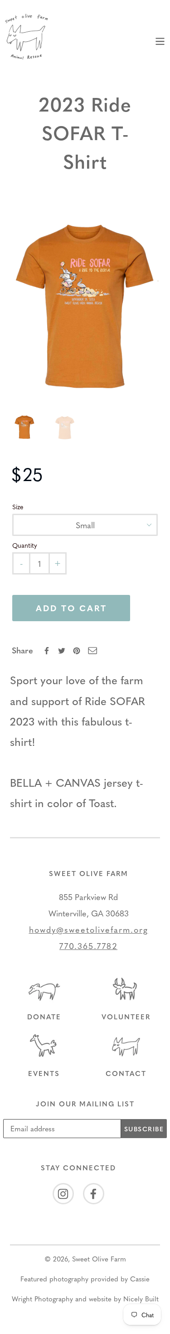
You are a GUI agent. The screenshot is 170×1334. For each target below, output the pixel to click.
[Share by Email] (92, 650)
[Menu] (160, 39)
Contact (126, 1073)
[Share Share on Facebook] (47, 650)
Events (44, 1073)
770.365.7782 (88, 946)
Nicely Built (141, 1299)
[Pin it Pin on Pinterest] (77, 650)
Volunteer (126, 1017)
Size (18, 506)
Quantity (24, 545)
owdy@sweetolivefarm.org (91, 929)
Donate (44, 1017)
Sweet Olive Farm (99, 1259)
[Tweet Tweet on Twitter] (62, 650)
